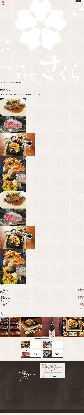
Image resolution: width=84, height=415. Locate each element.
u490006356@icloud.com (25, 372)
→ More (1, 291)
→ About (1, 97)
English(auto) (78, 0)
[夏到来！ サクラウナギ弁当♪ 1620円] (10, 327)
